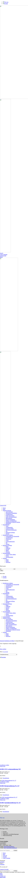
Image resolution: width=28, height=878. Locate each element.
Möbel (7, 550)
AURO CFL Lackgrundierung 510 (10, 769)
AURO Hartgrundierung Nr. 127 (9, 786)
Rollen (7, 561)
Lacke (7, 540)
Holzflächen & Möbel (8, 583)
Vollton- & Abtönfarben (11, 520)
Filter (2, 570)
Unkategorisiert (6, 616)
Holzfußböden (6, 593)
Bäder (7, 546)
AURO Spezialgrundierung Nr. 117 (10, 802)
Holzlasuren (8, 539)
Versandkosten (5, 778)
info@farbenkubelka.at (9, 846)
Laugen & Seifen (9, 528)
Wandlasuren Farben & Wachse (13, 522)
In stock (4, 577)
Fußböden (8, 548)
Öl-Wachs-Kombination (11, 530)
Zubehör (5, 632)
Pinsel (7, 559)
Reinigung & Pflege (10, 532)
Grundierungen (9, 514)
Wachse (7, 533)
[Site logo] (9, 350)
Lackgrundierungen (10, 541)
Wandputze (8, 523)
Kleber (7, 555)
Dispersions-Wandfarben (11, 513)
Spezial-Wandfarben (10, 519)
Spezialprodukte (9, 557)
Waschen (8, 552)
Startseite (2, 640)
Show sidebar (3, 649)
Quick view (2, 766)
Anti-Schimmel (9, 511)
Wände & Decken (7, 618)
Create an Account (4, 869)
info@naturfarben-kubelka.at (10, 847)
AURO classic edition (11, 554)
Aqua (7, 526)
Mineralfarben (9, 518)
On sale (4, 576)
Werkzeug (8, 562)
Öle (6, 531)
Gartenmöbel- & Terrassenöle (12, 536)
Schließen (2, 861)
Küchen (7, 549)
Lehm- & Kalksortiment (11, 517)
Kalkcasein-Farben (10, 515)
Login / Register (6, 858)
